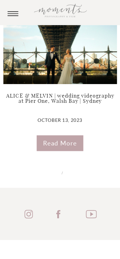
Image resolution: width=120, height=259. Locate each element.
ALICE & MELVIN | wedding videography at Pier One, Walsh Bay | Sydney (60, 99)
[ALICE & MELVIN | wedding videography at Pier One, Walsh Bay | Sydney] (60, 54)
